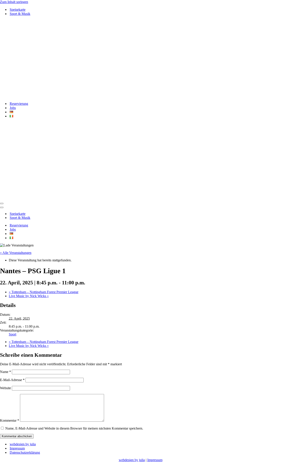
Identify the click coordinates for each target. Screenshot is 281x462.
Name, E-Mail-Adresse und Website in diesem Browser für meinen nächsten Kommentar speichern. (74, 428)
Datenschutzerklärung (25, 452)
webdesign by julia (23, 444)
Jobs (13, 108)
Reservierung (19, 103)
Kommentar (9, 420)
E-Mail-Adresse (12, 380)
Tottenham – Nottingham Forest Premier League (43, 292)
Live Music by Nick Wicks (29, 296)
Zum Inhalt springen (14, 2)
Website (5, 388)
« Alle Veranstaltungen (15, 253)
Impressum (17, 448)
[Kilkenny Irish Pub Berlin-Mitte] (140, 58)
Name (5, 372)
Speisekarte (17, 9)
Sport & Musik (20, 14)
